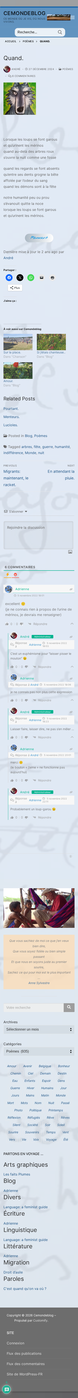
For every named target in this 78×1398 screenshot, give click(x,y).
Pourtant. (11, 408)
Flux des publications (24, 1353)
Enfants (29, 1080)
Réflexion (14, 1117)
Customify (40, 1320)
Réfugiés (34, 1117)
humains (47, 1088)
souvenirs (32, 1132)
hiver (30, 1088)
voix (36, 1139)
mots (24, 1103)
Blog (28, 436)
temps (50, 1132)
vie (24, 1139)
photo (18, 1110)
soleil (61, 1125)
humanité (62, 447)
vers (12, 1139)
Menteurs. (11, 417)
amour (11, 1066)
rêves (65, 1117)
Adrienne (22, 589)
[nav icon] (72, 17)
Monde (30, 453)
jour (63, 1088)
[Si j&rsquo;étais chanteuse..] (51, 342)
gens (61, 1080)
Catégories (12, 1044)
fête (37, 447)
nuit (41, 453)
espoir (46, 1080)
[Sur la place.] (17, 342)
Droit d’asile (13, 1272)
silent (16, 1125)
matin (45, 1095)
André (16, 69)
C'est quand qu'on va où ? (24, 1288)
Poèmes (28, 41)
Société (32, 1125)
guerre (47, 447)
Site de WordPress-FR (24, 1374)
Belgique (45, 1066)
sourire (13, 1132)
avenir (27, 1066)
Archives (10, 1022)
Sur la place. (12, 352)
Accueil (11, 41)
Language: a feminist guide (25, 1207)
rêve (50, 1117)
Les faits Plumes (16, 1174)
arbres (26, 447)
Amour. (8, 381)
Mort (10, 1103)
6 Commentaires (23, 76)
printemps (56, 1110)
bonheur (64, 1066)
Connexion (15, 1343)
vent (65, 1132)
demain (45, 1073)
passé (65, 1103)
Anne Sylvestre (39, 983)
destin (62, 1073)
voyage (51, 1139)
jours (15, 1095)
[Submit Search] (60, 32)
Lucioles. (10, 425)
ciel (30, 1073)
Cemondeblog (24, 13)
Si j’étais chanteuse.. (51, 352)
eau (15, 1080)
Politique (35, 1110)
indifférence (13, 453)
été (65, 1139)
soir (47, 1125)
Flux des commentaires (26, 1364)
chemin (15, 1073)
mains (30, 1095)
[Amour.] (17, 370)
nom (38, 1103)
